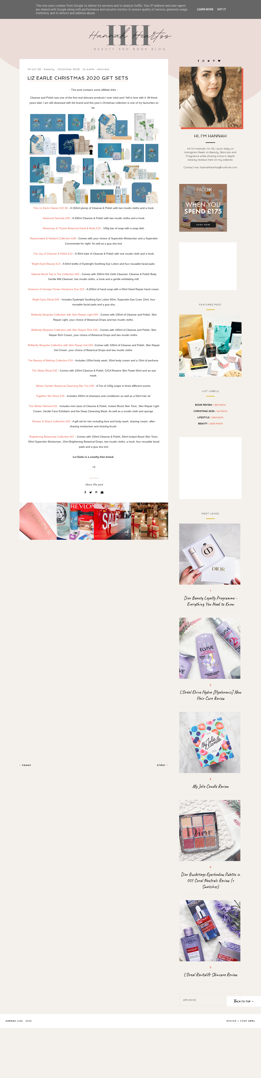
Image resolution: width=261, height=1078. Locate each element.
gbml (251, 1021)
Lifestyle (210, 417)
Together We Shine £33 (50, 395)
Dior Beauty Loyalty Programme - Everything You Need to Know (210, 601)
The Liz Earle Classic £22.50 (50, 208)
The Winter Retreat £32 (43, 406)
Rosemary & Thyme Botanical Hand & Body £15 (72, 228)
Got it (221, 9)
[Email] (102, 492)
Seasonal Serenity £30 (56, 218)
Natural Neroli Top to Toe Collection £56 (55, 274)
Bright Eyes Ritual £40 (45, 299)
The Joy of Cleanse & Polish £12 (53, 253)
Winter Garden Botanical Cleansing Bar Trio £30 (65, 385)
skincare (103, 69)
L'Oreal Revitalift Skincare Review (210, 975)
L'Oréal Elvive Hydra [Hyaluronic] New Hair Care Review (210, 695)
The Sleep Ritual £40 (44, 370)
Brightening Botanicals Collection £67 (51, 436)
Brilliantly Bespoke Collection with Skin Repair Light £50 (64, 314)
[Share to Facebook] (85, 492)
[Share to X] (91, 492)
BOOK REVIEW (210, 404)
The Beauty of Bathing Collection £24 (50, 360)
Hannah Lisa (14, 1021)
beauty (49, 69)
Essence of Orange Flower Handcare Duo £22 (56, 289)
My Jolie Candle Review (210, 786)
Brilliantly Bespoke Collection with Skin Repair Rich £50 (64, 329)
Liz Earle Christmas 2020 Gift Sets (78, 78)
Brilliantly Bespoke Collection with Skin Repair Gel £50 (61, 345)
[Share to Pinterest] (96, 492)
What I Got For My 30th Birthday (210, 345)
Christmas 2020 (68, 69)
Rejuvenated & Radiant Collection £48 (53, 238)
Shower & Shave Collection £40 (51, 421)
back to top (242, 1001)
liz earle (88, 69)
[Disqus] (93, 608)
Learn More (205, 9)
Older (162, 764)
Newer (26, 764)
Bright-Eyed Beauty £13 (46, 263)
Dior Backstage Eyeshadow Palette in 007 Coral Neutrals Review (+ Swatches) (210, 880)
